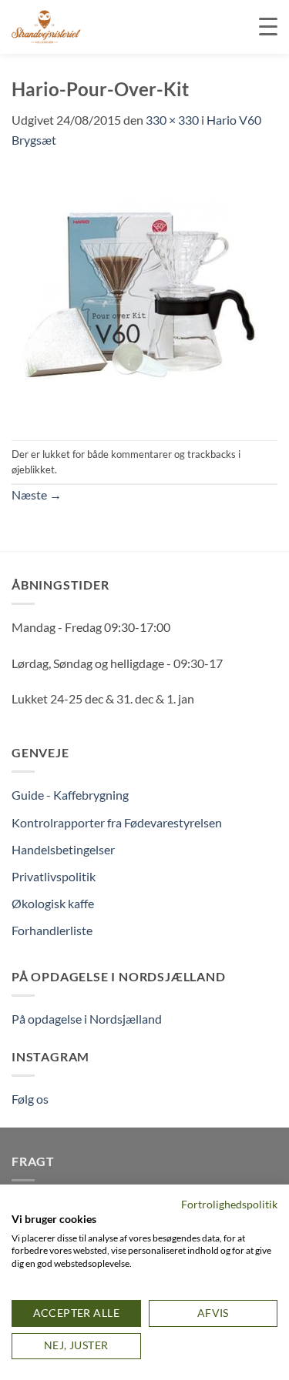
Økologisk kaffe (53, 903)
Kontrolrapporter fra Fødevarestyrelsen (117, 822)
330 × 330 (172, 119)
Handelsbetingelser (63, 849)
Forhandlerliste (52, 930)
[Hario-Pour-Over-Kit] (139, 293)
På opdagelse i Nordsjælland (87, 1018)
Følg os (30, 1098)
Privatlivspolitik (54, 876)
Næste (37, 494)
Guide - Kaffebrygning (70, 794)
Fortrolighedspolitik (229, 1204)
